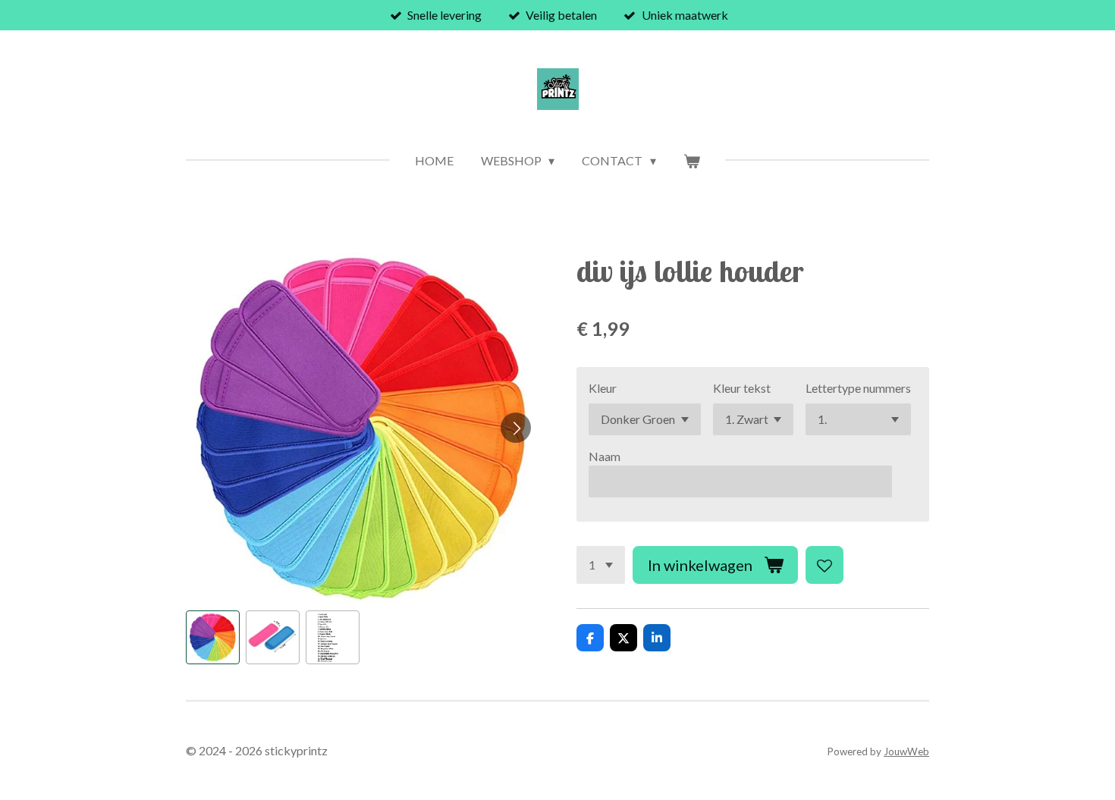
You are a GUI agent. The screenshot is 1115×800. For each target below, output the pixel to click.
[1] (600, 565)
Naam (604, 456)
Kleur (603, 388)
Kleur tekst (742, 388)
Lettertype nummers (858, 388)
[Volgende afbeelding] (516, 428)
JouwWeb (906, 751)
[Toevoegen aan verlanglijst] (824, 565)
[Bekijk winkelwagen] (692, 161)
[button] (213, 637)
